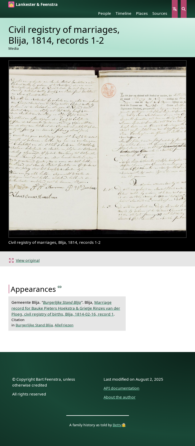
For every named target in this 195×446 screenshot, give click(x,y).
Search (184, 9)
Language (175, 9)
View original (28, 260)
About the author (120, 397)
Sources (159, 13)
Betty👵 (119, 424)
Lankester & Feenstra (37, 4)
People (104, 13)
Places (142, 13)
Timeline (123, 13)
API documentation (121, 388)
